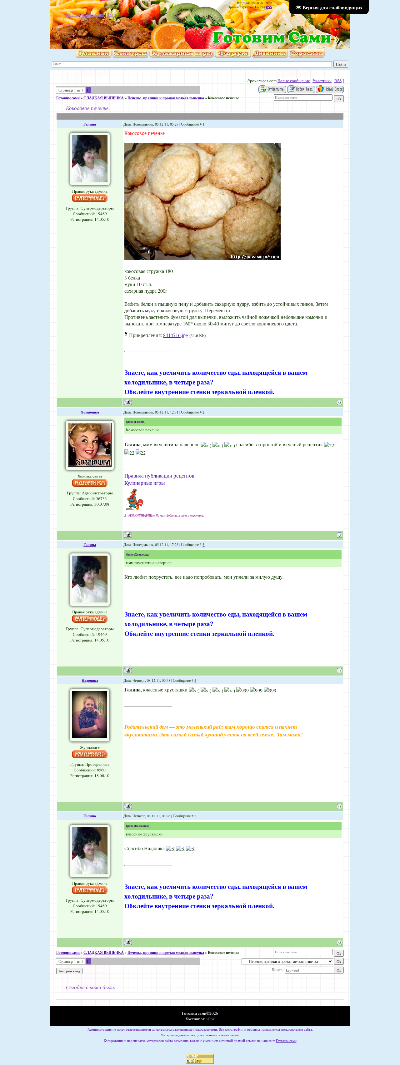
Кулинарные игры (144, 482)
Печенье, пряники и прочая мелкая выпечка (166, 98)
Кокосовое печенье (223, 98)
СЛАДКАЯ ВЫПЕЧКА (103, 98)
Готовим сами (68, 98)
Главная (72, 14)
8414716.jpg (175, 335)
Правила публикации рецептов (159, 475)
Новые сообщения (294, 80)
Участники (322, 80)
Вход (111, 14)
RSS (269, 7)
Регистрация (93, 14)
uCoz (210, 1019)
